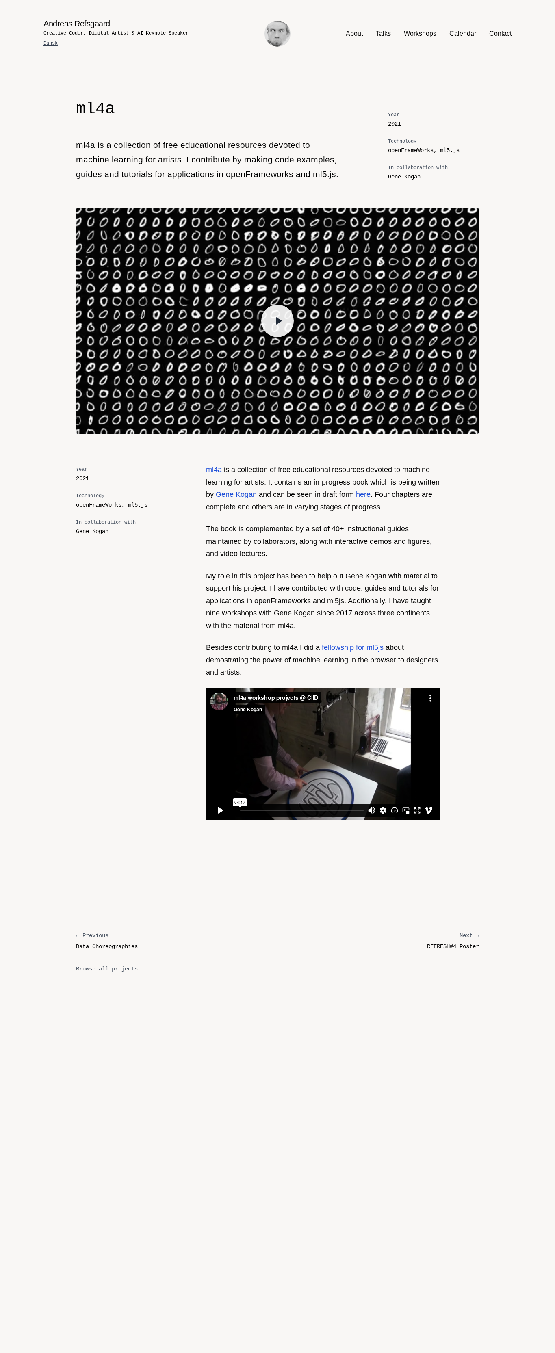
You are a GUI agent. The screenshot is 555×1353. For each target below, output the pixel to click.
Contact (500, 33)
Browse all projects (107, 969)
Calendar (462, 33)
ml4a (214, 469)
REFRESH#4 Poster (453, 941)
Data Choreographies (107, 941)
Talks (383, 33)
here (363, 494)
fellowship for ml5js (353, 647)
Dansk (50, 43)
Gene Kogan (236, 494)
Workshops (420, 33)
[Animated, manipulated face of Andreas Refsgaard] (277, 34)
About (354, 33)
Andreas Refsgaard (76, 23)
